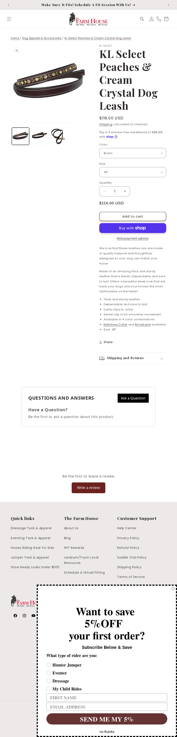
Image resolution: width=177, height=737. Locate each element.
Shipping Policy (129, 567)
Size (102, 164)
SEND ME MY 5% (107, 719)
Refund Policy (128, 548)
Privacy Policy (128, 538)
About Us (71, 528)
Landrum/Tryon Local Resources (81, 560)
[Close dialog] (173, 588)
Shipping (105, 124)
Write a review (88, 488)
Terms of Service (131, 577)
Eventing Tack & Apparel (31, 538)
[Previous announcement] (8, 4)
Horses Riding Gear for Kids (32, 548)
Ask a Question (133, 398)
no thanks (107, 732)
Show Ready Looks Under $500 (35, 567)
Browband (143, 324)
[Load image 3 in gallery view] (59, 136)
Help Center (127, 528)
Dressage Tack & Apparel (31, 528)
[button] (9, 19)
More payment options (133, 238)
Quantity (105, 183)
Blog (67, 538)
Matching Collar (116, 324)
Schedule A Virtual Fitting (84, 572)
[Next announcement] (168, 4)
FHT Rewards (74, 548)
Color (103, 144)
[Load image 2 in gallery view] (40, 136)
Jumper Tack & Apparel (30, 557)
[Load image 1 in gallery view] (20, 136)
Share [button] (108, 342)
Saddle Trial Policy (131, 557)
